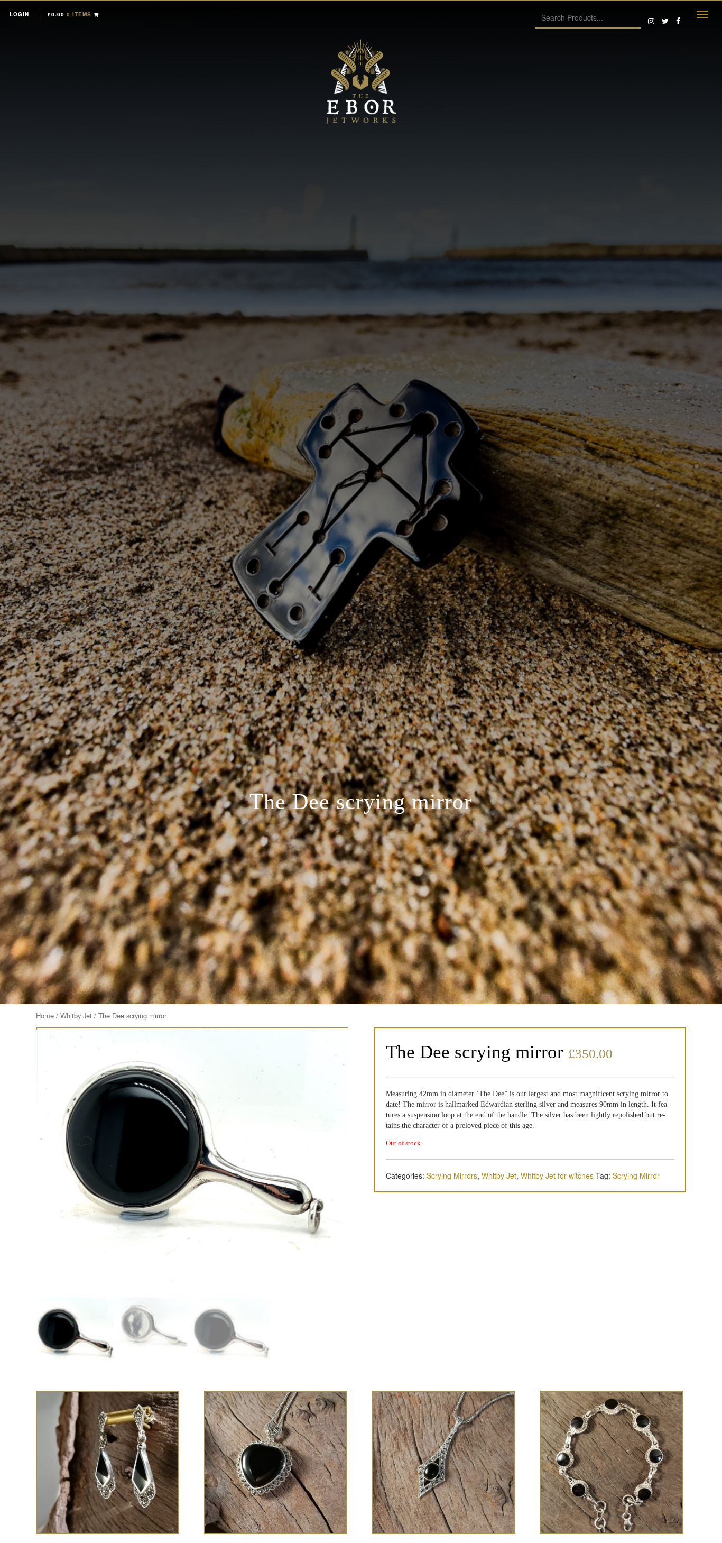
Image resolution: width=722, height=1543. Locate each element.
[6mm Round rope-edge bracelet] (611, 1462)
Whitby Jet (76, 1016)
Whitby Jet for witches (557, 1175)
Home (45, 1016)
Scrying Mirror (636, 1175)
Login (19, 14)
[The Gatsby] (443, 1462)
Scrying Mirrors (452, 1175)
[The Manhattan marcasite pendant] (275, 1462)
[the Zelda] (107, 1462)
